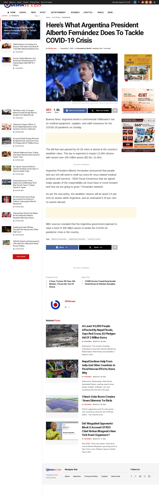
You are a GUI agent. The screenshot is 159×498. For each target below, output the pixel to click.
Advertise (77, 476)
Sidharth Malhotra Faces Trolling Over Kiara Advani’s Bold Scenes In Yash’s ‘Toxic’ (26, 155)
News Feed (115, 476)
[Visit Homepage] (22, 4)
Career (19, 2)
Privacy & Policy (91, 476)
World (101, 12)
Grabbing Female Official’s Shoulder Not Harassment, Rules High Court (25, 229)
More (110, 12)
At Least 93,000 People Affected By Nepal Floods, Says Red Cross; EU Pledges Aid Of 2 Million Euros (26, 141)
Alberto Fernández (59, 239)
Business (75, 12)
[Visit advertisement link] (138, 68)
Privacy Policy (34, 2)
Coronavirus (66, 17)
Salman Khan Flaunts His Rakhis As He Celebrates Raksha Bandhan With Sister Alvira (25, 215)
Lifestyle (87, 12)
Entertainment (58, 12)
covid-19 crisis (94, 239)
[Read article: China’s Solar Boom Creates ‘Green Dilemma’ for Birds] (62, 406)
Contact (25, 2)
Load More (21, 256)
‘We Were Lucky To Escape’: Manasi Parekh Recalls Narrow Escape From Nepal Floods (25, 112)
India (33, 12)
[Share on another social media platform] (115, 110)
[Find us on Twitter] (138, 2)
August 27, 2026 (100, 439)
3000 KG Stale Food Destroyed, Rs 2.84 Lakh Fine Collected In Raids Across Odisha (26, 243)
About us (12, 2)
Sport (43, 12)
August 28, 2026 (100, 341)
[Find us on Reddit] (150, 2)
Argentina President (77, 239)
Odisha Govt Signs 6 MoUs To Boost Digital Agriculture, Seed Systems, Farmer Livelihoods (25, 127)
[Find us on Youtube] (142, 2)
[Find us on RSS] (146, 2)
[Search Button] (154, 2)
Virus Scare (56, 17)
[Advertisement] (21, 89)
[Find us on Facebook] (135, 2)
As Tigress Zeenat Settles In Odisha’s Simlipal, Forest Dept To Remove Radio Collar (25, 169)
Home (6, 2)
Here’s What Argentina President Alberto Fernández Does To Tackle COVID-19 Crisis (20, 30)
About (67, 476)
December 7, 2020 (66, 48)
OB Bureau (52, 48)
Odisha (22, 12)
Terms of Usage (46, 2)
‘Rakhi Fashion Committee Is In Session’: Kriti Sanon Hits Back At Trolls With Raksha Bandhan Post (26, 46)
